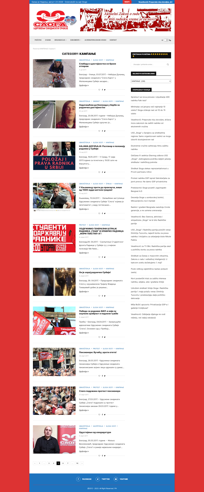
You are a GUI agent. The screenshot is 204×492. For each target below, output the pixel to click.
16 (77, 463)
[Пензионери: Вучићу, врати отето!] (54, 362)
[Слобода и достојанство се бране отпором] (54, 73)
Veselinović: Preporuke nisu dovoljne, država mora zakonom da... (166, 2)
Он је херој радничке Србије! (95, 272)
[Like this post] (99, 90)
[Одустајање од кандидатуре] (54, 439)
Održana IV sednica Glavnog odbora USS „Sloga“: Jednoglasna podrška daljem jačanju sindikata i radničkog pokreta (151, 158)
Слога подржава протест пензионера (99, 391)
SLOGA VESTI (98, 60)
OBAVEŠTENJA (84, 60)
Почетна (36, 49)
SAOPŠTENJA (98, 426)
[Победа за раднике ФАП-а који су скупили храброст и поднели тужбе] (54, 321)
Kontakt (113, 40)
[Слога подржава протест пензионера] (54, 401)
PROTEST (82, 225)
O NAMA (48, 40)
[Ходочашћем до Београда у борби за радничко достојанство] (54, 114)
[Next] (137, 2)
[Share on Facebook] (102, 90)
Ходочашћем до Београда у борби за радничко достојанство (99, 106)
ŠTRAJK (109, 184)
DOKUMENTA (75, 40)
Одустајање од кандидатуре (95, 432)
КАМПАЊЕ (44, 49)
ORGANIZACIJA (59, 40)
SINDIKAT (96, 101)
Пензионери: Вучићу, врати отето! (98, 352)
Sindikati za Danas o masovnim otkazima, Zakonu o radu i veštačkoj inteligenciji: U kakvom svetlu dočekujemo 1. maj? (149, 259)
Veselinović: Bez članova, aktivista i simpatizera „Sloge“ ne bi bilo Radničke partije (148, 220)
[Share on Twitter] (105, 90)
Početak (38, 40)
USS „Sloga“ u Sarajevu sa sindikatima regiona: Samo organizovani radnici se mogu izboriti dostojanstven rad (151, 136)
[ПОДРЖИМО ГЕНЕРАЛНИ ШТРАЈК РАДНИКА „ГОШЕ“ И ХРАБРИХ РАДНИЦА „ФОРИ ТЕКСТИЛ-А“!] (54, 238)
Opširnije (83, 85)
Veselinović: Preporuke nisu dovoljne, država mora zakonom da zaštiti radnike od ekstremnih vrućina (151, 123)
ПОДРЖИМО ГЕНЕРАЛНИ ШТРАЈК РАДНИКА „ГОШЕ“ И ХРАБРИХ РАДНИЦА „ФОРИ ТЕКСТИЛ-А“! (101, 231)
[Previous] (134, 2)
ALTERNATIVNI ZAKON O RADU (95, 40)
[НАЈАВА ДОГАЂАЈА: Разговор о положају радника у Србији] (54, 156)
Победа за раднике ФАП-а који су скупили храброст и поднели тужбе (98, 312)
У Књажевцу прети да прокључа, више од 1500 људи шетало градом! (100, 188)
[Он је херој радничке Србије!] (54, 282)
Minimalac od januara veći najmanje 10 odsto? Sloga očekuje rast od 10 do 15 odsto (148, 110)
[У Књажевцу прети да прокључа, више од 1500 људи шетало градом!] (54, 197)
